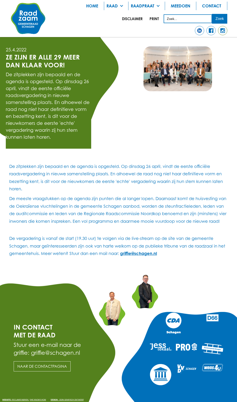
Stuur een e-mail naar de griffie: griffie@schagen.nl (47, 348)
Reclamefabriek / (15, 400)
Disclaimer (132, 18)
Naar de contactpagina (42, 366)
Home (92, 5)
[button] (116, 6)
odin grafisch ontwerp (67, 400)
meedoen (180, 5)
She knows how (38, 400)
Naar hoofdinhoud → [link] (20, 7)
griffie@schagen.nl (138, 253)
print (154, 18)
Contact (211, 5)
